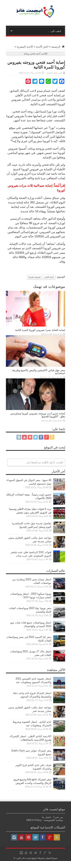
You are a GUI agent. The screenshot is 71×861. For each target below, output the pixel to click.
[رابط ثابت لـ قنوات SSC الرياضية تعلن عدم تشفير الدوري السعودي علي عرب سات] (59, 561)
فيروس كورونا (34, 277)
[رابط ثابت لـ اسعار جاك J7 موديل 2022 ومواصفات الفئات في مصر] (59, 660)
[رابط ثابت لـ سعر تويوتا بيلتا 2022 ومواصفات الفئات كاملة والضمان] (59, 617)
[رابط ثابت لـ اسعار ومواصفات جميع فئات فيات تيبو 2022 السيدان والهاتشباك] (59, 631)
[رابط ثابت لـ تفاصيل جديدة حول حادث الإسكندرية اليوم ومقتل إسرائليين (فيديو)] (59, 532)
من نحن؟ (58, 817)
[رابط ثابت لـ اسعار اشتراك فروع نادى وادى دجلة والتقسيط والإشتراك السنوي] (59, 702)
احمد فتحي (49, 277)
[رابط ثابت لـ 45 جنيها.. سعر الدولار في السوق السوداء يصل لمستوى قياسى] (59, 489)
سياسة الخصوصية (53, 820)
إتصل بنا (46, 817)
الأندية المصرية (25, 46)
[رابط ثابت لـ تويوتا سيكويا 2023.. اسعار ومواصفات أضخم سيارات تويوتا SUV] (59, 603)
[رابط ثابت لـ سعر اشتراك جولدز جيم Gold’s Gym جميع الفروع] (59, 759)
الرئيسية (56, 46)
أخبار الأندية (42, 46)
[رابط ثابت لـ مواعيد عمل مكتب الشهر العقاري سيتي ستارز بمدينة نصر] (59, 547)
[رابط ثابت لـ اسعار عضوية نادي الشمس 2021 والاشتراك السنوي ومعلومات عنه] (59, 687)
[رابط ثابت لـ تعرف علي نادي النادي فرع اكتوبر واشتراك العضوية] (59, 774)
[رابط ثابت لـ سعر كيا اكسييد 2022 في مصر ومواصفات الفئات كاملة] (59, 646)
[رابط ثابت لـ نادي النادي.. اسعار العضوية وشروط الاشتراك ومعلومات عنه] (59, 731)
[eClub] (35, 16)
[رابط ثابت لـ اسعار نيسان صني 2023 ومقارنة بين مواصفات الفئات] (59, 588)
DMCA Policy (34, 820)
